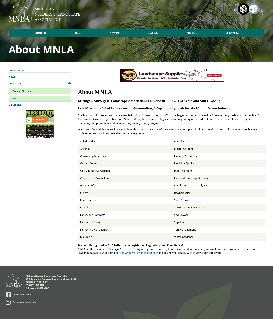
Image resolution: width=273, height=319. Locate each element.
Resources (192, 33)
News (12, 76)
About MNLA (232, 33)
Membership (40, 33)
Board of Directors (22, 91)
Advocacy (153, 33)
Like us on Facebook (22, 294)
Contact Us (15, 83)
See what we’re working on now (139, 252)
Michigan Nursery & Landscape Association (57, 14)
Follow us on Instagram (24, 302)
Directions (15, 104)
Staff (15, 98)
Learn (78, 33)
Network (115, 33)
